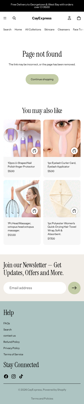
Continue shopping (42, 79)
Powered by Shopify (54, 389)
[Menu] (5, 18)
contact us (9, 335)
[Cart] (79, 18)
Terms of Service (13, 354)
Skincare (49, 29)
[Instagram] (13, 376)
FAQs (6, 323)
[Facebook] (6, 376)
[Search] (14, 18)
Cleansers (64, 29)
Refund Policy (11, 341)
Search (7, 29)
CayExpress (34, 389)
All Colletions (33, 29)
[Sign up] (74, 288)
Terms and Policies (42, 398)
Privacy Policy (11, 348)
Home (18, 29)
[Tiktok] (21, 376)
